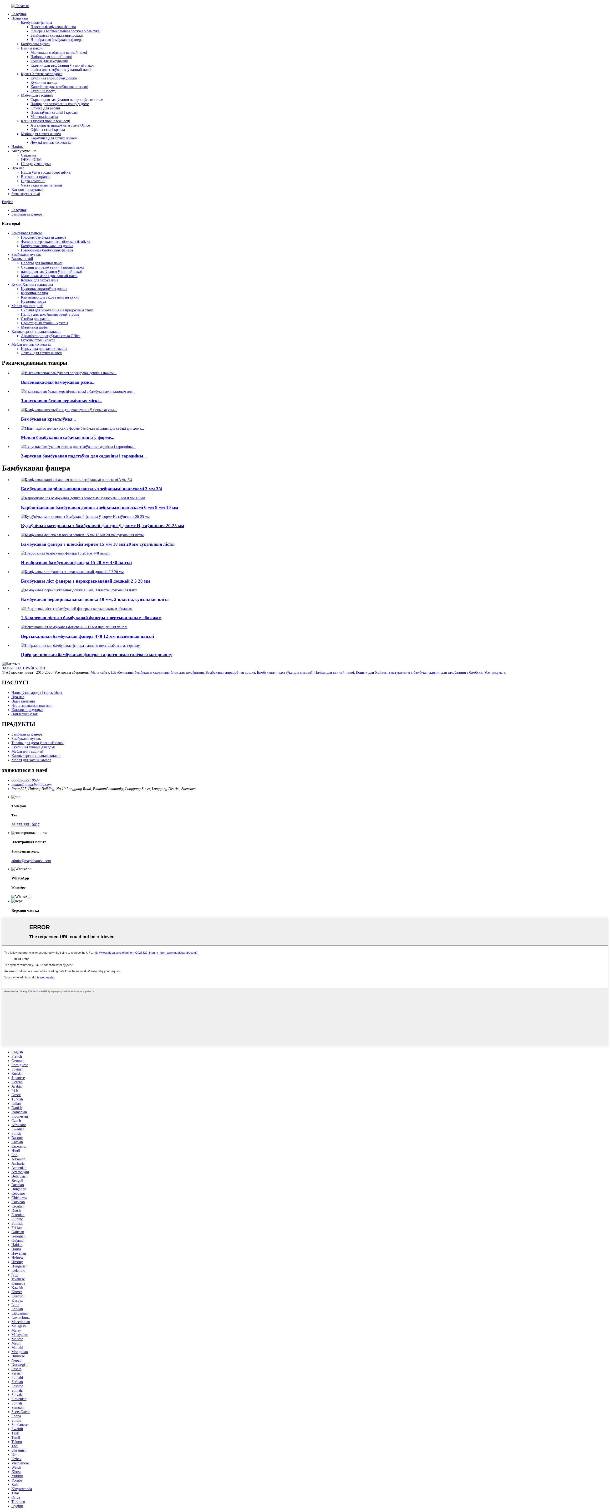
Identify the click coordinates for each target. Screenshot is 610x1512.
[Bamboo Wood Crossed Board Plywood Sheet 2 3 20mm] (72, 572)
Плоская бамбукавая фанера (53, 27)
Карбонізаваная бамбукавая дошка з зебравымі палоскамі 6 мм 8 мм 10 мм (99, 507)
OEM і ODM (31, 159)
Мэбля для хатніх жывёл (41, 134)
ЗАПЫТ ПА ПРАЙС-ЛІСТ (24, 668)
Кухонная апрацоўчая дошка (53, 78)
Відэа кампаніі (33, 181)
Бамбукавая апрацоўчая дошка (230, 672)
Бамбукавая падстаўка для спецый (284, 672)
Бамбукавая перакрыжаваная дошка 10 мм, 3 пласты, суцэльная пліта (95, 599)
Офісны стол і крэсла (47, 130)
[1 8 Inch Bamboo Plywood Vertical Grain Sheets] (76, 609)
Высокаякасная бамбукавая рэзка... (58, 382)
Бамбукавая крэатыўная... (48, 419)
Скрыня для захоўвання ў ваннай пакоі (62, 65)
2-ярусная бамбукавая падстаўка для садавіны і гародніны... (84, 455)
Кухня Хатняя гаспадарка (41, 74)
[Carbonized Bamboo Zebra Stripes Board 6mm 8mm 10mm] (83, 498)
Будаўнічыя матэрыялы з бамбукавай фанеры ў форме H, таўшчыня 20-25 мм (102, 525)
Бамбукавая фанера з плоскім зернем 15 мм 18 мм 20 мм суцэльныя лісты (98, 544)
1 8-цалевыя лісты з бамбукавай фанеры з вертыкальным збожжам (91, 617)
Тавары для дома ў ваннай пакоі (37, 743)
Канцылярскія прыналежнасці (45, 121)
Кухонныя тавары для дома (33, 747)
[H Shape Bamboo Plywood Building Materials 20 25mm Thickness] (85, 517)
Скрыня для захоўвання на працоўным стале (66, 100)
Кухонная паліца (43, 82)
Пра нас (17, 168)
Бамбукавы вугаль (35, 44)
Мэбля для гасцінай (37, 95)
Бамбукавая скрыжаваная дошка (56, 35)
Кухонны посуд (43, 91)
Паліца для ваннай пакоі (334, 672)
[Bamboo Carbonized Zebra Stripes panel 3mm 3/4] (76, 480)
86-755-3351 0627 (25, 825)
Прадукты (19, 18)
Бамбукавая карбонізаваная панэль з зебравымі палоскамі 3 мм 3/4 (91, 488)
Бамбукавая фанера (36, 22)
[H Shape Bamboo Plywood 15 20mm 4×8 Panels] (65, 553)
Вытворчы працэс (35, 177)
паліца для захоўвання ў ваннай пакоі (60, 70)
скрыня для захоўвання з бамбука (455, 672)
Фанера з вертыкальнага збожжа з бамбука (65, 31)
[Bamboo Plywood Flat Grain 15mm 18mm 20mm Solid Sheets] (82, 535)
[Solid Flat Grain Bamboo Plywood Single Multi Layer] (80, 645)
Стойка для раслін (45, 108)
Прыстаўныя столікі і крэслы (54, 112)
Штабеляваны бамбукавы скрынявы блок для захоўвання (157, 672)
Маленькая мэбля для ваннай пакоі (58, 52)
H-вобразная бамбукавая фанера (56, 40)
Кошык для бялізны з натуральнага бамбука (391, 672)
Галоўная (18, 14)
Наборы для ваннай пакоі (51, 57)
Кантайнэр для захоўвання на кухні (59, 87)
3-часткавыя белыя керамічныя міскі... (61, 400)
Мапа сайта (100, 672)
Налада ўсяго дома (36, 164)
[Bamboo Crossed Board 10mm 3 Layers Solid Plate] (79, 590)
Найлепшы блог (24, 714)
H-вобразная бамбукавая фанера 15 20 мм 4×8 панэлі (76, 562)
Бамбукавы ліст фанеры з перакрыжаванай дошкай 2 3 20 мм (85, 581)
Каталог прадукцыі (27, 189)
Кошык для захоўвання (49, 61)
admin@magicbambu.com (31, 861)
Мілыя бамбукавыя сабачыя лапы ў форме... (67, 437)
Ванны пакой (32, 48)
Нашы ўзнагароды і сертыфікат (46, 172)
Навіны (17, 147)
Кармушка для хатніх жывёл (53, 138)
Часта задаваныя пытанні (41, 185)
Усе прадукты (495, 672)
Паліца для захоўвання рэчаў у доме (59, 104)
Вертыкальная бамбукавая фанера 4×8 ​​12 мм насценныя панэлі (87, 636)
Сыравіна (28, 155)
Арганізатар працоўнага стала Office (60, 125)
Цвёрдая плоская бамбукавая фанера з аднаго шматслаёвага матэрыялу (96, 654)
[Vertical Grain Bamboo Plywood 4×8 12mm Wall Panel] (74, 627)
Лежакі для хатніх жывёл (50, 142)
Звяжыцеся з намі (25, 194)
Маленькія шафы (44, 117)
